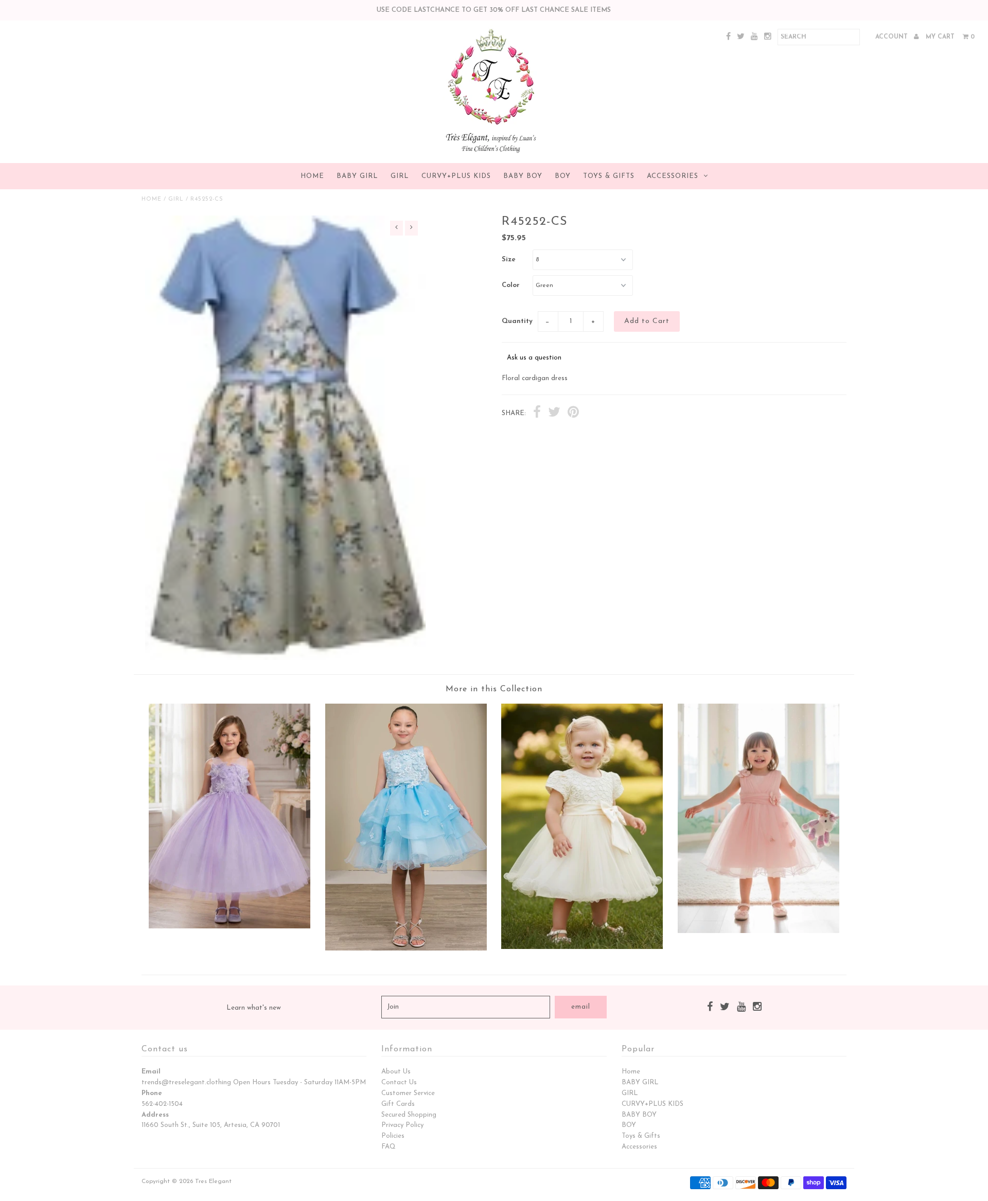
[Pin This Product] (573, 413)
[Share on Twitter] (554, 413)
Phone (152, 1093)
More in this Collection (494, 689)
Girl (176, 199)
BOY (563, 176)
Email (151, 1071)
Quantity (517, 321)
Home (312, 176)
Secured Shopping (408, 1115)
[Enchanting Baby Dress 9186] (582, 947)
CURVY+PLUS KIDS (456, 176)
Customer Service (408, 1093)
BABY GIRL (357, 176)
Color (511, 285)
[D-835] (229, 926)
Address (155, 1115)
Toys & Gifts (608, 176)
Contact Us (399, 1082)
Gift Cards (398, 1104)
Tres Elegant (213, 1181)
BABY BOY (522, 176)
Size (509, 259)
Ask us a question (534, 357)
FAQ (388, 1146)
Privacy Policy (402, 1125)
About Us (396, 1071)
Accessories (672, 176)
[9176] (406, 948)
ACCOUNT (892, 37)
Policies (392, 1136)
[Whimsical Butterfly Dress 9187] (758, 931)
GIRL (400, 176)
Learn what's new (253, 1008)
